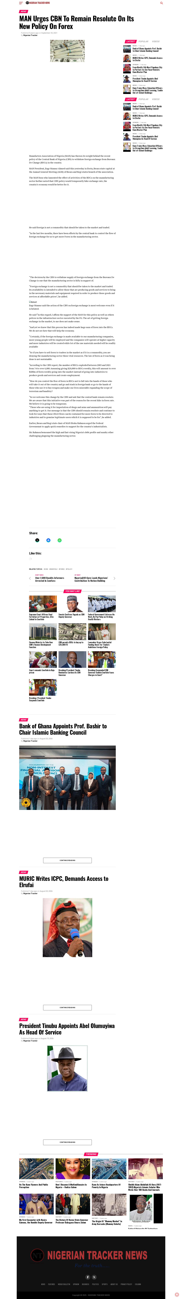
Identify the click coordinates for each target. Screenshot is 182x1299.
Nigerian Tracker (30, 35)
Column (138, 1284)
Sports (105, 1284)
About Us (114, 1284)
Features (51, 1284)
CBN (46, 569)
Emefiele (53, 569)
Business (85, 1284)
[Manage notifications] (177, 1295)
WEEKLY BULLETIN (64, 1284)
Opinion (76, 1284)
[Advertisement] (72, 91)
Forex (62, 569)
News (43, 1284)
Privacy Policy (126, 1284)
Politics (95, 1284)
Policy (69, 569)
